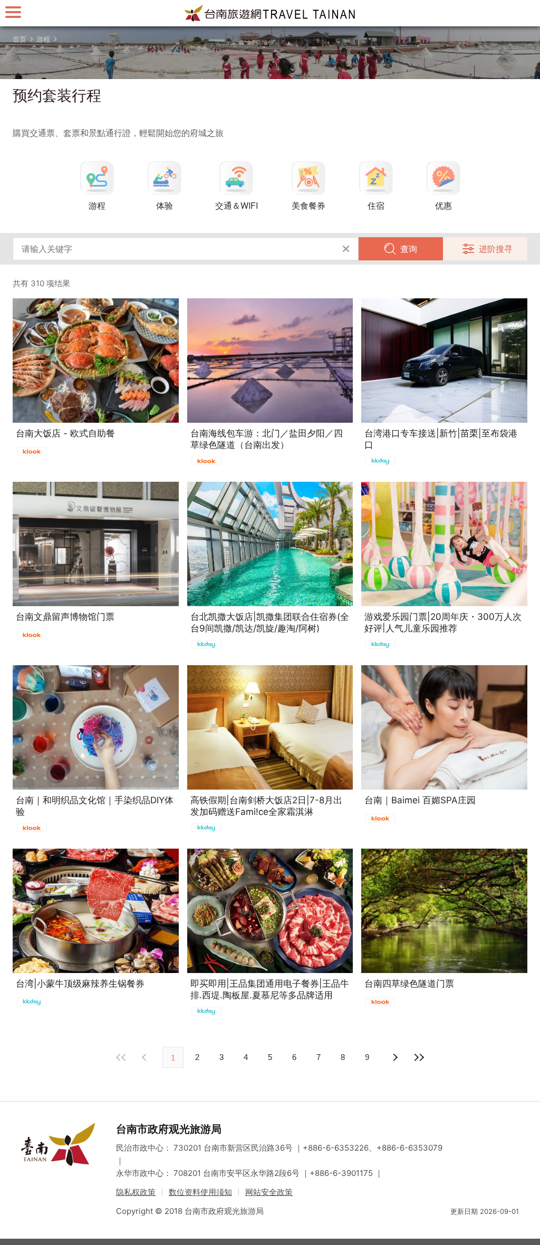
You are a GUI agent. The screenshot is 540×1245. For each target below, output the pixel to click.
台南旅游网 (270, 13)
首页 (19, 39)
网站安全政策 (269, 1192)
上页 (394, 1057)
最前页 (121, 1057)
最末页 (418, 1057)
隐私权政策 (136, 1192)
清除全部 (346, 249)
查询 (408, 249)
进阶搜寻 (496, 249)
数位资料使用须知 (200, 1192)
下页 (145, 1057)
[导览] (13, 12)
